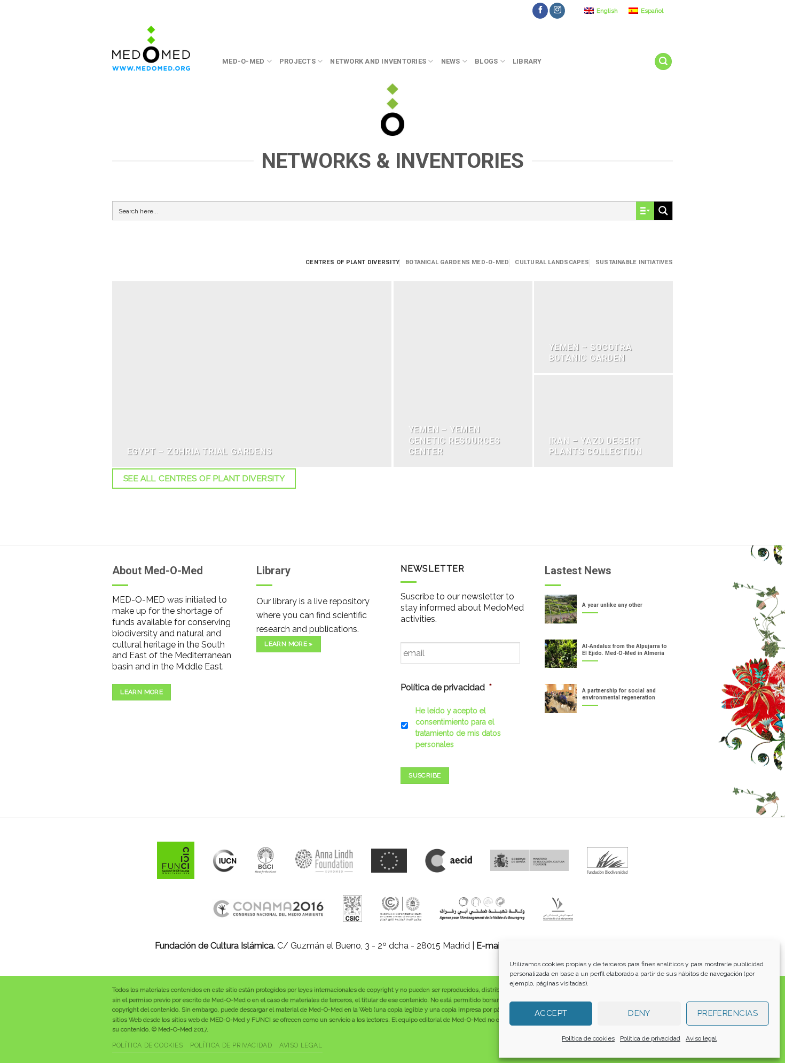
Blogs (486, 61)
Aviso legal (701, 1038)
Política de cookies (588, 1038)
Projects (297, 61)
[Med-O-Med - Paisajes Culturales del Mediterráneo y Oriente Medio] (159, 48)
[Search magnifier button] (663, 211)
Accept (551, 1013)
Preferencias (727, 1013)
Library (527, 61)
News (450, 61)
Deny (639, 1013)
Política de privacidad (650, 1038)
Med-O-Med (243, 61)
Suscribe (425, 775)
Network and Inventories (378, 61)
